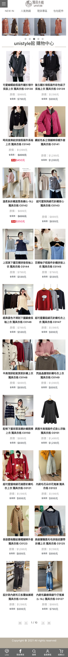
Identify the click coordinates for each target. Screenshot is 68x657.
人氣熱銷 (26, 10)
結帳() (61, 655)
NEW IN (9, 10)
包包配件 (58, 10)
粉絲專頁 (20, 655)
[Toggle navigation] (4, 4)
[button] (25, 39)
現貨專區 (42, 10)
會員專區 (47, 655)
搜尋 (34, 655)
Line (7, 655)
